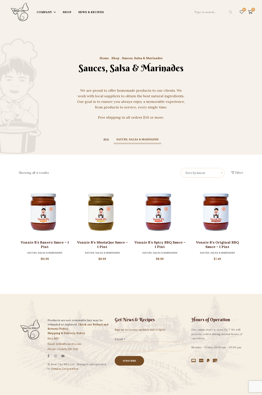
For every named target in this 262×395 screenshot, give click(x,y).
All (106, 139)
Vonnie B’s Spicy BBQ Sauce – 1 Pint (159, 244)
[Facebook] (48, 356)
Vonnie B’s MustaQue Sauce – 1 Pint (102, 244)
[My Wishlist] (242, 12)
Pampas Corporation (64, 368)
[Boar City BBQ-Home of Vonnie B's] (19, 12)
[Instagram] (55, 356)
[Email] (62, 356)
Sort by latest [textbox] (195, 173)
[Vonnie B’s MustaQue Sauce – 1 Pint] (102, 211)
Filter (238, 173)
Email (120, 339)
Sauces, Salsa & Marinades (137, 139)
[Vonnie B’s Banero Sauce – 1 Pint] (45, 211)
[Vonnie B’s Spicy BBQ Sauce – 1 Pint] (160, 211)
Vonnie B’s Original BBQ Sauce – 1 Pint (217, 244)
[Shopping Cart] (250, 12)
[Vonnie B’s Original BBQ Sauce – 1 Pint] (217, 211)
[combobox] (202, 173)
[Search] (230, 12)
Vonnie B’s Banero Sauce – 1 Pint (45, 244)
